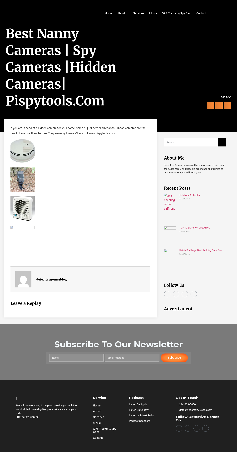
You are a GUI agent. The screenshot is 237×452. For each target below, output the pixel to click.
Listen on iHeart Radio (141, 415)
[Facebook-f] (167, 294)
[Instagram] (176, 294)
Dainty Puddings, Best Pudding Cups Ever (200, 250)
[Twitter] (185, 294)
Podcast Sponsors (139, 420)
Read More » (184, 199)
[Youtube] (194, 294)
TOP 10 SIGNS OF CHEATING (194, 227)
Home (109, 13)
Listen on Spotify (139, 409)
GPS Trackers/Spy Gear (177, 13)
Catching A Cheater (189, 195)
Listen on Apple (138, 404)
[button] (123, 13)
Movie (153, 13)
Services (138, 13)
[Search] (222, 142)
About (121, 13)
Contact (201, 13)
